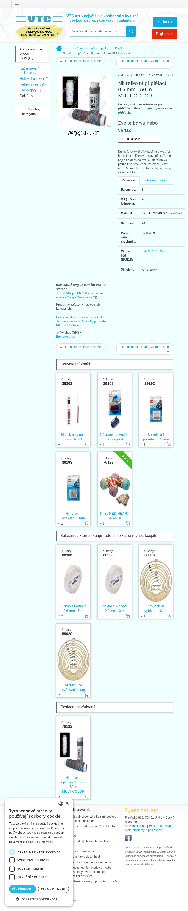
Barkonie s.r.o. (65, 336)
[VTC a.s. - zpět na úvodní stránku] (38, 26)
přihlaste (124, 112)
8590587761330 (152, 251)
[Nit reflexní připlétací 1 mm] (73, 488)
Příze (59, 325)
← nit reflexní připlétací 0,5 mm (81, 61)
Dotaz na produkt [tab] (155, 180)
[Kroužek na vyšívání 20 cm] (73, 659)
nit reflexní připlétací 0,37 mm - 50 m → (145, 63)
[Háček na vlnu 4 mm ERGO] (73, 409)
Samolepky (30, 90)
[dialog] (39, 852)
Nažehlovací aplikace (29, 71)
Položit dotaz (137, 826)
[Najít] (131, 31)
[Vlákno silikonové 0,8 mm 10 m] (115, 581)
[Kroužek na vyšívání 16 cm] (156, 581)
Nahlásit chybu (162, 826)
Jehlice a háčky (66, 321)
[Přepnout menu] (16, 4)
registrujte (152, 108)
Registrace (164, 34)
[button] (39, 899)
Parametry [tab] (129, 180)
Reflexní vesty (33, 84)
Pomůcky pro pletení (94, 321)
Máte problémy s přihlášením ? (145, 830)
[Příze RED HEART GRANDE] (115, 488)
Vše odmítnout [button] (53, 889)
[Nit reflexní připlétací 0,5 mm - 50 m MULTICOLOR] (73, 752)
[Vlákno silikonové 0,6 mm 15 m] (73, 581)
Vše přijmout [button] (22, 889)
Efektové (73, 325)
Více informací (43, 842)
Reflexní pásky (34, 78)
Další (26, 96)
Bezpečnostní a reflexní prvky (30, 53)
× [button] (67, 803)
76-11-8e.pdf (67, 293)
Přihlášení (164, 21)
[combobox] (97, 31)
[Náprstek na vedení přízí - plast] (115, 409)
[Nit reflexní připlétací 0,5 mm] (156, 409)
